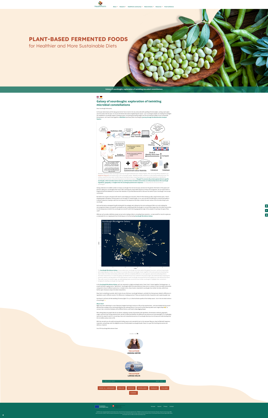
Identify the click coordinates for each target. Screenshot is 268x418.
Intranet (153, 406)
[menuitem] (115, 7)
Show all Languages (107, 388)
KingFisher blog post (103, 175)
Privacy (165, 406)
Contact (172, 406)
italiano (164, 388)
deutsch (131, 388)
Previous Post (109, 381)
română (133, 393)
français (154, 388)
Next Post (160, 381)
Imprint (159, 406)
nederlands (142, 388)
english (121, 388)
